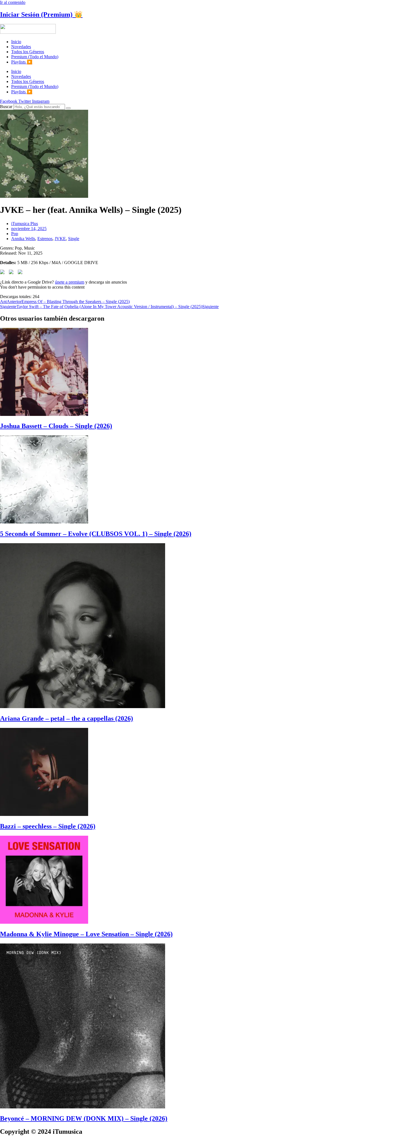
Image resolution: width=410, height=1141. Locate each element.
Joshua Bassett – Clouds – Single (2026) (56, 426)
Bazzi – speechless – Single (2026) (47, 826)
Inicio (16, 41)
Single (73, 238)
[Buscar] (68, 108)
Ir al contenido (12, 2)
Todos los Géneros (27, 51)
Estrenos (44, 238)
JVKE (60, 238)
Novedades (21, 46)
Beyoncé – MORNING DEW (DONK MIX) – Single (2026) (83, 1118)
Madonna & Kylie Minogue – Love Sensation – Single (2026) (86, 934)
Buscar (6, 106)
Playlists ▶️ (21, 62)
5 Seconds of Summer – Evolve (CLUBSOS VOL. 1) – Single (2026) (95, 533)
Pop (14, 233)
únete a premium (69, 282)
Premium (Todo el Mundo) (34, 56)
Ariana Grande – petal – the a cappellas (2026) (66, 718)
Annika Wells (23, 238)
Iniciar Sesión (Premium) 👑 (41, 14)
